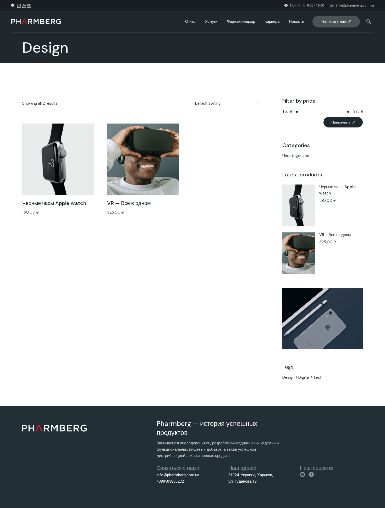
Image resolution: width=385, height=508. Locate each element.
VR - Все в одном (335, 234)
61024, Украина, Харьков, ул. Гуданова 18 (250, 478)
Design (288, 377)
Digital (304, 377)
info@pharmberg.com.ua (355, 5)
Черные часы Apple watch (54, 203)
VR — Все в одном (129, 203)
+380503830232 (170, 481)
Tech (317, 377)
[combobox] (227, 103)
